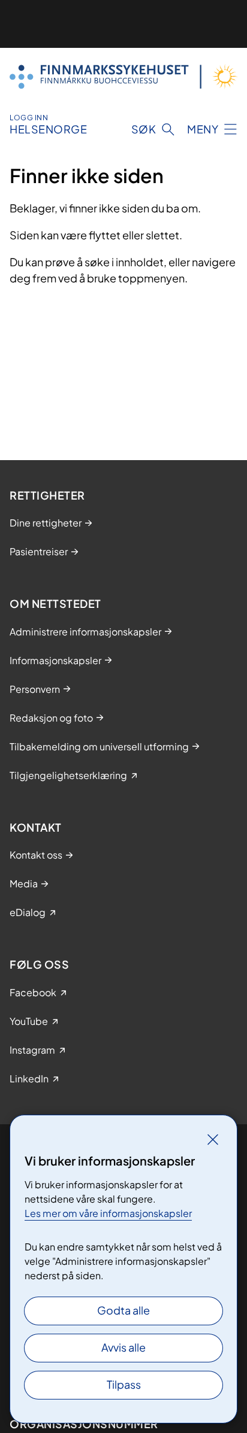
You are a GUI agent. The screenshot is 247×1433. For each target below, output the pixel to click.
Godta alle (123, 1310)
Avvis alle (123, 1347)
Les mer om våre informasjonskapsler (108, 1213)
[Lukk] (212, 1139)
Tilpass (124, 1384)
